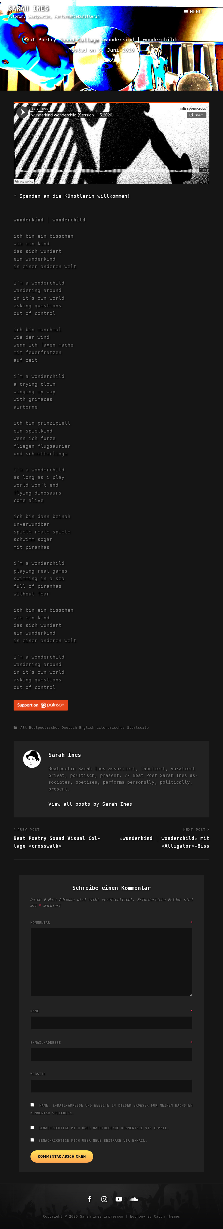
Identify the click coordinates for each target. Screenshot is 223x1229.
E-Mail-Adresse (111, 1043)
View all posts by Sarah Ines (90, 804)
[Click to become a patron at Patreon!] (111, 705)
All (23, 727)
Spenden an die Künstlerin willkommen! (75, 196)
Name (111, 1011)
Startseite (138, 727)
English (86, 727)
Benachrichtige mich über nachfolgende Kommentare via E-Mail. (104, 1128)
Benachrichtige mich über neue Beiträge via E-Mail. (93, 1140)
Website (38, 1074)
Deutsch (69, 727)
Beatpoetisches (44, 727)
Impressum (113, 1216)
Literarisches (111, 727)
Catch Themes (167, 1216)
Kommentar (111, 923)
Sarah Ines (28, 8)
